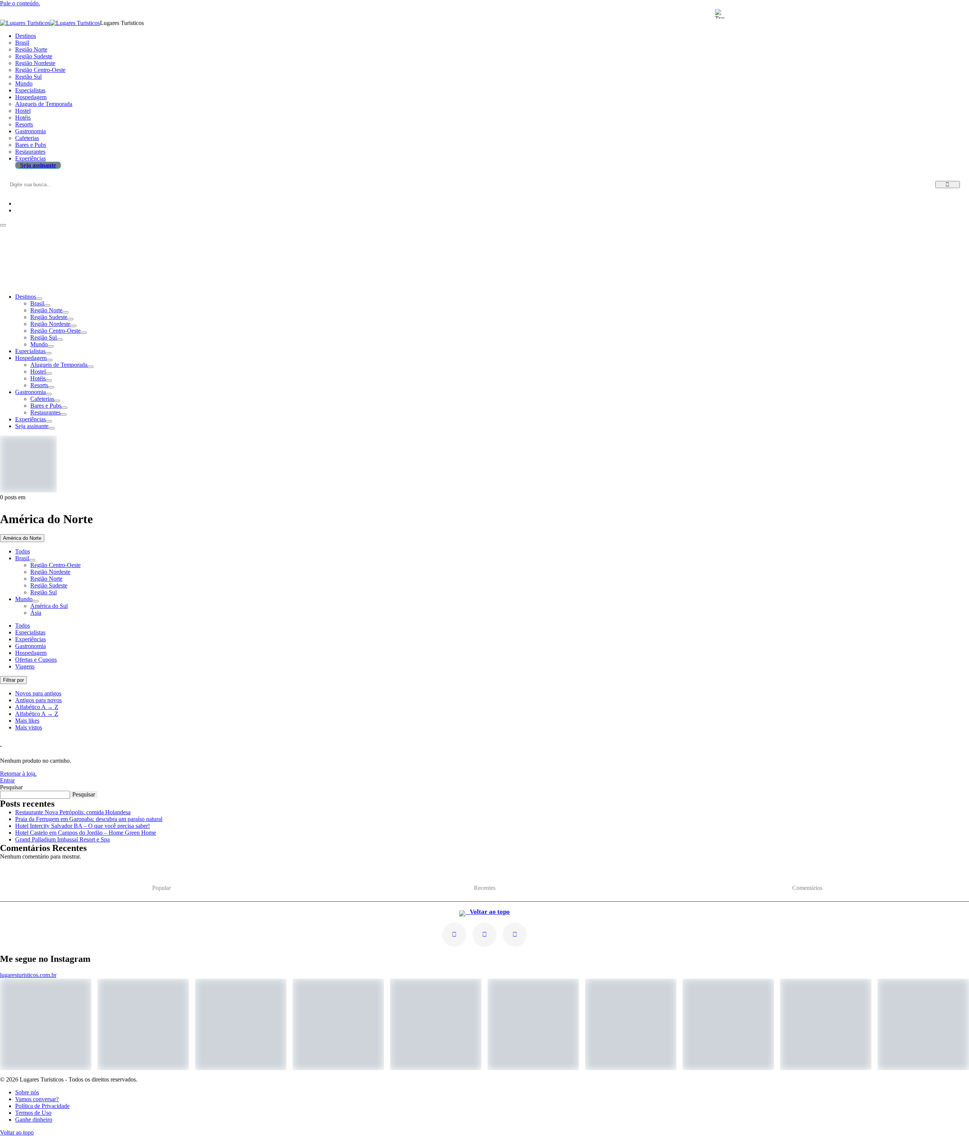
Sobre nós (27, 1092)
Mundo (39, 344)
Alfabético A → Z (36, 707)
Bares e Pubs (45, 405)
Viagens (24, 666)
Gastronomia (30, 392)
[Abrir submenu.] (39, 299)
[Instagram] (454, 935)
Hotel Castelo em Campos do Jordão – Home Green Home (85, 832)
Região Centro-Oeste (55, 330)
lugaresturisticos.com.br (28, 975)
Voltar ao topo (487, 911)
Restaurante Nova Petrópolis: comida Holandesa (73, 812)
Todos (22, 551)
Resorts (39, 385)
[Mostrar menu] (3, 225)
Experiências (30, 419)
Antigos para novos (38, 700)
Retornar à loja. (18, 773)
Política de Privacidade (42, 1106)
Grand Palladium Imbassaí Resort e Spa (62, 839)
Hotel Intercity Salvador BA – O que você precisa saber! (82, 826)
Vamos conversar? (37, 1099)
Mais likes (27, 720)
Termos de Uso (33, 1113)
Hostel (38, 371)
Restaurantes (45, 412)
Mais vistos (28, 727)
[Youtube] (484, 935)
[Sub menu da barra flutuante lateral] (32, 560)
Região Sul (43, 337)
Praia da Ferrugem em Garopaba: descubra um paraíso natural (88, 819)
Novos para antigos (38, 693)
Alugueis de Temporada (58, 365)
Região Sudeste (48, 317)
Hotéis (38, 378)
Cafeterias (42, 399)
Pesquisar (11, 787)
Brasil (37, 303)
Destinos (25, 296)
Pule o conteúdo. (20, 3)
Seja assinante (31, 426)
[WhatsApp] (515, 935)
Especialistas (30, 351)
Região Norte (46, 310)
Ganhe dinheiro (33, 1119)
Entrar (7, 780)
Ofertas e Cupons (36, 659)
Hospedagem (31, 358)
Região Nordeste (50, 324)
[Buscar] (947, 184)
